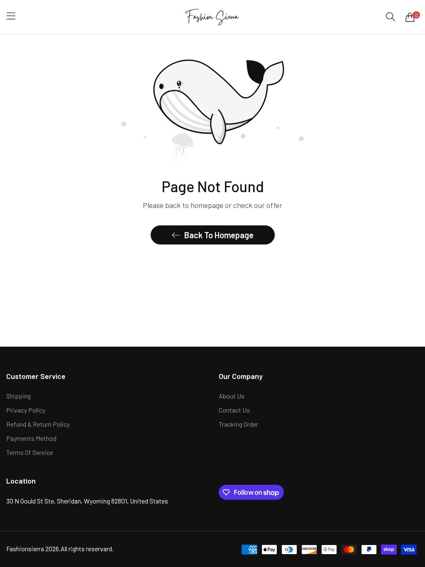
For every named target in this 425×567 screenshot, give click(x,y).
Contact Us (234, 410)
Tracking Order (238, 424)
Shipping (18, 396)
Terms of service (29, 452)
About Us (231, 396)
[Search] (390, 17)
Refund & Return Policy (38, 424)
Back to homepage (219, 235)
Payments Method (31, 438)
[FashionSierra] (213, 17)
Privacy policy (25, 410)
